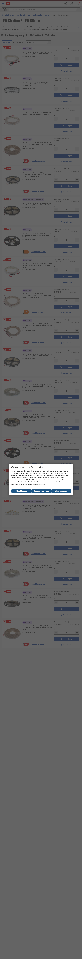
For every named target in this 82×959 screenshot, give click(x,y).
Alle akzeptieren (61, 491)
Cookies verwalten (41, 491)
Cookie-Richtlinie (39, 484)
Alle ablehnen (21, 491)
